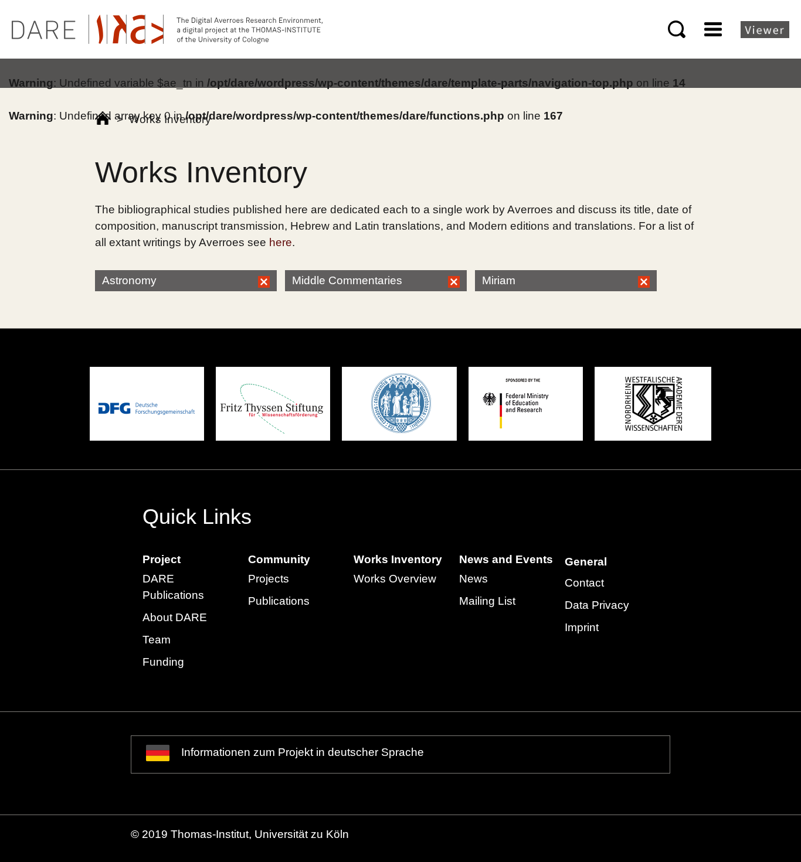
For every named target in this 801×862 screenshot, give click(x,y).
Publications (279, 601)
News (473, 579)
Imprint (582, 627)
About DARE (174, 617)
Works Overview (395, 579)
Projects (268, 579)
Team (156, 639)
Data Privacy (597, 605)
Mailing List (487, 601)
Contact (584, 583)
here (280, 242)
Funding (163, 662)
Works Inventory (398, 559)
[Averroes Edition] (167, 29)
